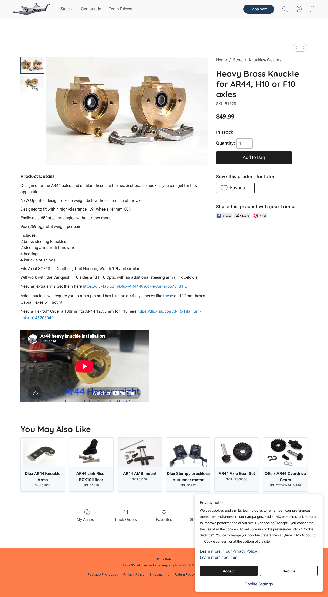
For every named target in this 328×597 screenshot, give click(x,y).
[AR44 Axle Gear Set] (237, 452)
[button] (31, 9)
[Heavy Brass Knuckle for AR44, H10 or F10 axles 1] (32, 84)
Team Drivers (120, 8)
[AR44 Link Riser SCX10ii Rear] (91, 452)
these (168, 295)
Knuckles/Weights (265, 59)
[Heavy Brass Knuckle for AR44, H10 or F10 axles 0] (32, 65)
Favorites (164, 519)
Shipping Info (160, 574)
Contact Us (91, 8)
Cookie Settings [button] (259, 584)
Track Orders (125, 519)
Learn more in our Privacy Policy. (229, 551)
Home (221, 59)
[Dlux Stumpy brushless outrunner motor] (188, 452)
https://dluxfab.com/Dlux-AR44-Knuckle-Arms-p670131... (135, 286)
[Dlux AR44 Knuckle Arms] (43, 452)
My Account (87, 519)
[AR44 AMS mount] (140, 452)
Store (65, 8)
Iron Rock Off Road (191, 565)
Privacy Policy (134, 574)
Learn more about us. (219, 557)
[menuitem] (296, 47)
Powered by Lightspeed (164, 583)
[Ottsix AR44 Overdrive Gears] (285, 452)
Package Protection (103, 574)
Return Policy (185, 574)
